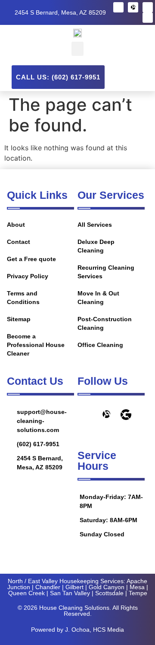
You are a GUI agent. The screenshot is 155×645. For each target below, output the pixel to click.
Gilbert (74, 587)
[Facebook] (118, 7)
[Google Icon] (126, 414)
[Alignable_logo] (133, 7)
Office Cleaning (100, 344)
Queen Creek (26, 593)
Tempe (138, 593)
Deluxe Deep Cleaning (96, 246)
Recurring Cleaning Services (106, 272)
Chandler (47, 587)
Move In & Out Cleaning (98, 297)
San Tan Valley (70, 593)
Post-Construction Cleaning (105, 323)
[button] (77, 49)
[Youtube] (148, 17)
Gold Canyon (106, 587)
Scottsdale (109, 593)
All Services (95, 224)
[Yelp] (148, 7)
